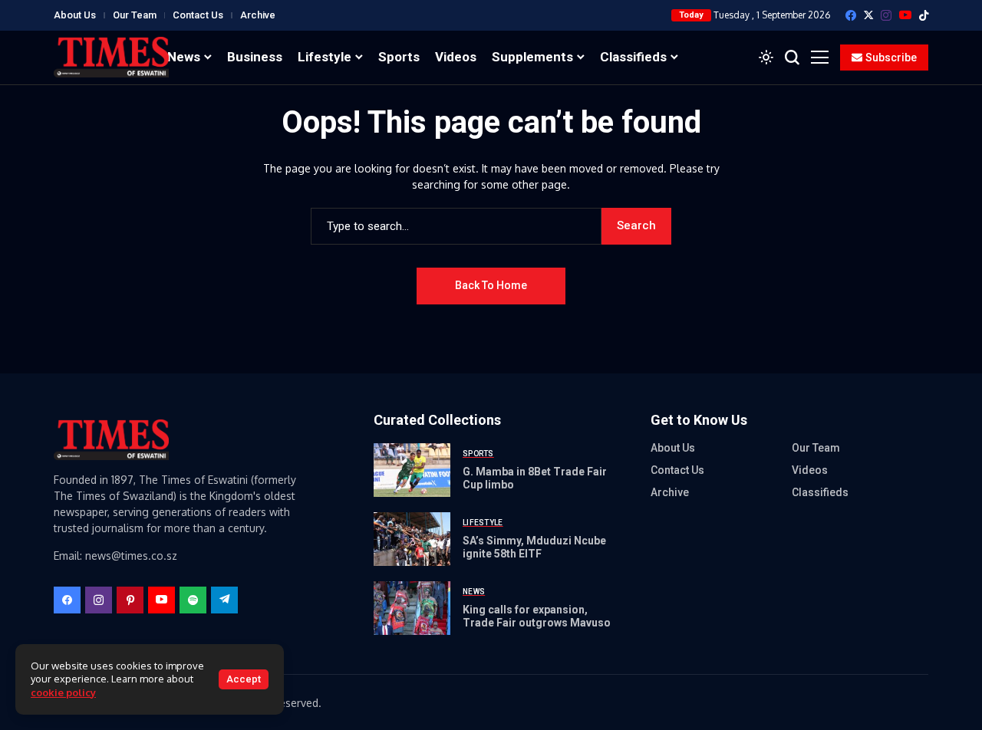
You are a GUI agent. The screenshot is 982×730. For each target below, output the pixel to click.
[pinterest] (130, 600)
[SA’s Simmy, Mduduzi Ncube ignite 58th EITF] (412, 539)
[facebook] (850, 15)
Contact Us (198, 15)
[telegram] (224, 600)
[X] (868, 15)
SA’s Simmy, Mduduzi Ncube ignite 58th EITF (534, 547)
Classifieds (820, 492)
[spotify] (193, 600)
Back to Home (491, 285)
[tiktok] (923, 15)
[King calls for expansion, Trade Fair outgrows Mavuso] (412, 608)
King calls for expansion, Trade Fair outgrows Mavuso (537, 616)
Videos (810, 470)
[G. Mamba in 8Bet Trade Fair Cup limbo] (412, 470)
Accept (243, 679)
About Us (75, 15)
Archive (257, 15)
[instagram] (886, 15)
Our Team (135, 15)
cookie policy (63, 692)
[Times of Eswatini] (111, 57)
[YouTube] (905, 15)
